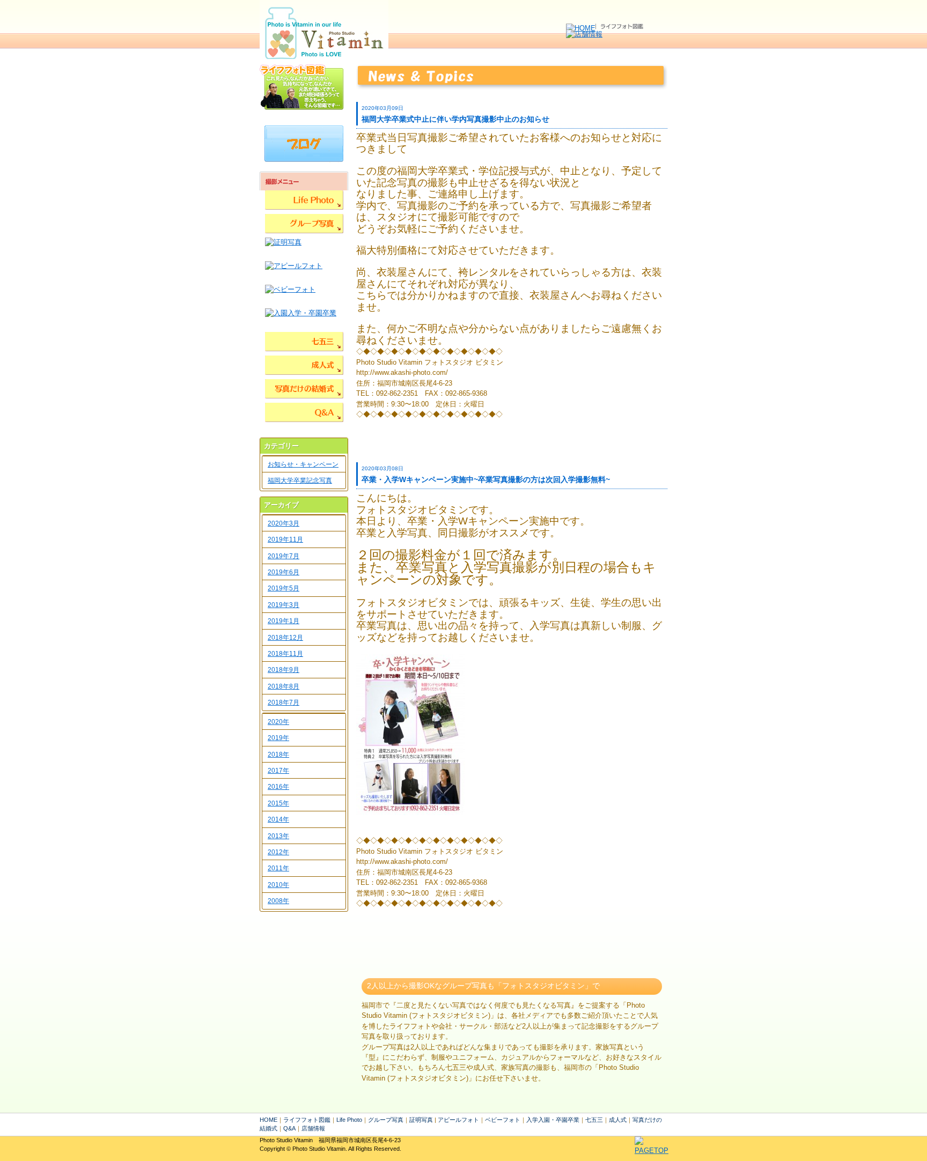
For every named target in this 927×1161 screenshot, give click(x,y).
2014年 (278, 819)
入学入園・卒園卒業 (552, 1119)
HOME (268, 1119)
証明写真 (421, 1119)
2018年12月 (285, 637)
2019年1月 (283, 621)
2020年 (278, 722)
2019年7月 (283, 556)
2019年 (278, 738)
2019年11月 (285, 539)
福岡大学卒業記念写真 (300, 480)
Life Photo (349, 1119)
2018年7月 (283, 702)
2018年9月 (283, 670)
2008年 (278, 901)
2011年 (278, 868)
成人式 (618, 1119)
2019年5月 (283, 588)
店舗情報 (313, 1128)
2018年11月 (285, 653)
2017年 (278, 770)
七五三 (594, 1119)
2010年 (278, 885)
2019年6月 (283, 572)
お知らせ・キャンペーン (303, 464)
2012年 (278, 852)
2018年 (278, 754)
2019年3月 (283, 605)
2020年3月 (283, 523)
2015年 (278, 803)
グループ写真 (385, 1119)
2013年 (278, 836)
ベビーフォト (502, 1119)
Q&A (289, 1128)
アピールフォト (458, 1119)
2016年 (278, 786)
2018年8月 (283, 686)
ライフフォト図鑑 (306, 1119)
